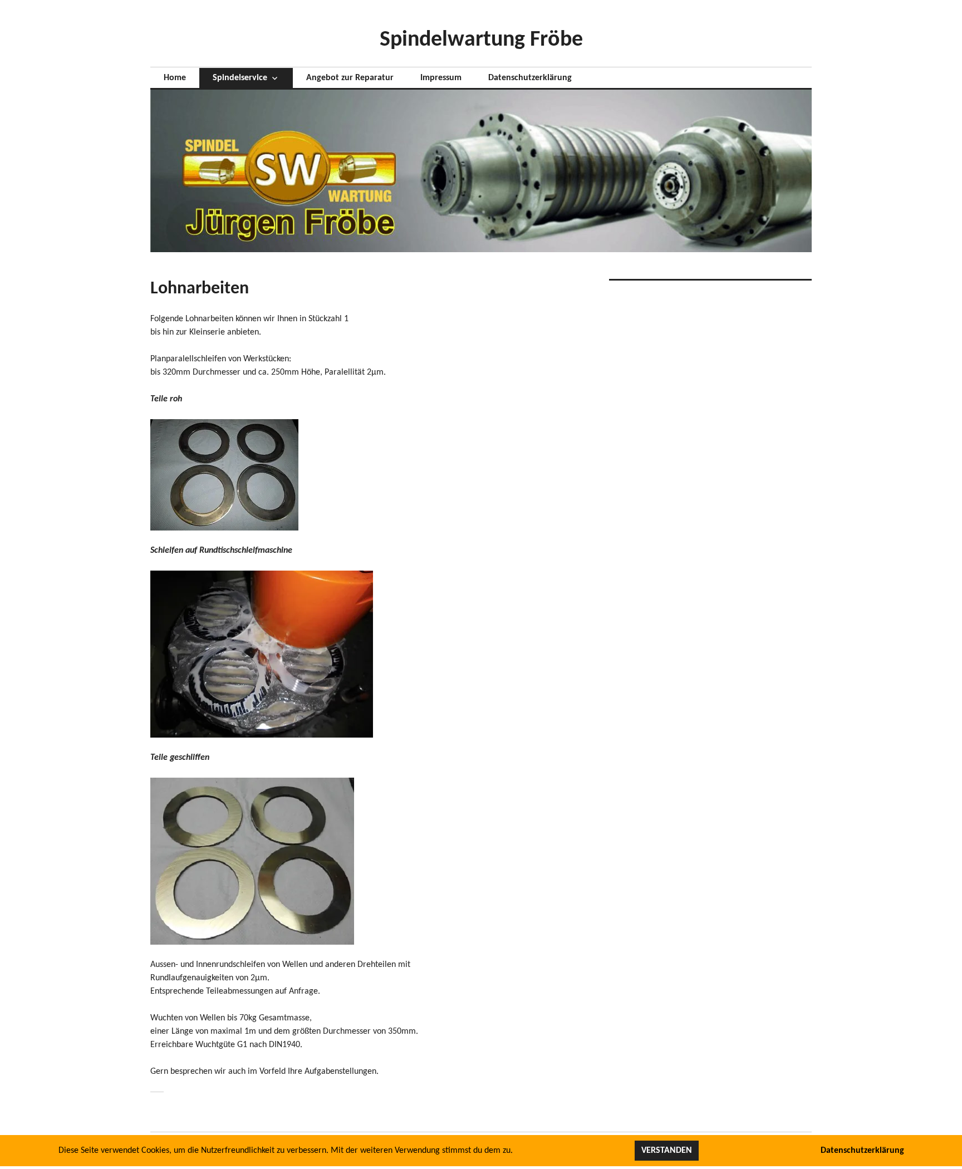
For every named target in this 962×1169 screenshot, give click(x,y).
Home (175, 77)
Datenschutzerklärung (530, 77)
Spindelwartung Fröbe (481, 40)
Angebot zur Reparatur (350, 77)
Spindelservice (240, 77)
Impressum (441, 77)
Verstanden (666, 1150)
